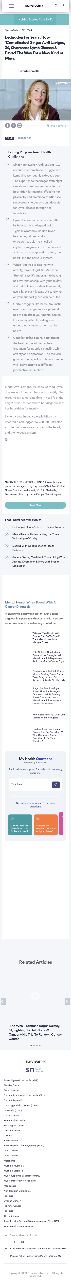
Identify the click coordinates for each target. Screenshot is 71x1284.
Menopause (10, 1186)
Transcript (24, 137)
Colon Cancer (11, 1115)
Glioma (8, 1136)
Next (67, 1001)
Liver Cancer (11, 1151)
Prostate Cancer (12, 1206)
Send (56, 785)
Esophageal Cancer (14, 1125)
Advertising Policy (37, 1256)
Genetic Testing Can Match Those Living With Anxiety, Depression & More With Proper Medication (38, 561)
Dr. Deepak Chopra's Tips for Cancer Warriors (38, 527)
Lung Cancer (11, 1156)
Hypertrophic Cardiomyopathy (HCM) (24, 1146)
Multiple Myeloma (14, 1166)
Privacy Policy (17, 1256)
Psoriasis (8, 1196)
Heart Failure (11, 1141)
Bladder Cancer (12, 1085)
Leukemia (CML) (13, 1110)
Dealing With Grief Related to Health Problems (33, 548)
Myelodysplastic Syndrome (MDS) (22, 1176)
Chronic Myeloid (13, 1100)
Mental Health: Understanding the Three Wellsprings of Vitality (35, 536)
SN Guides (44, 1249)
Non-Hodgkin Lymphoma (17, 1191)
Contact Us (55, 1256)
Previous (3, 1001)
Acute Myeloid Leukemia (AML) (21, 1080)
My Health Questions (24, 1249)
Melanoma (9, 1161)
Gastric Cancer (12, 1130)
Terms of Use (59, 1249)
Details (9, 137)
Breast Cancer (11, 1090)
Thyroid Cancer (12, 1216)
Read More (35, 505)
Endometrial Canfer (14, 1120)
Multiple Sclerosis (13, 1171)
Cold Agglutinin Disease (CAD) (20, 1105)
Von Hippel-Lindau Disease (18, 1226)
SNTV (8, 1249)
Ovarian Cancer (12, 1201)
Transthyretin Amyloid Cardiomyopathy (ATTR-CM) (31, 1221)
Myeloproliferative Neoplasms (20, 1181)
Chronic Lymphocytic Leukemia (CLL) (24, 1095)
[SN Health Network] (36, 1070)
